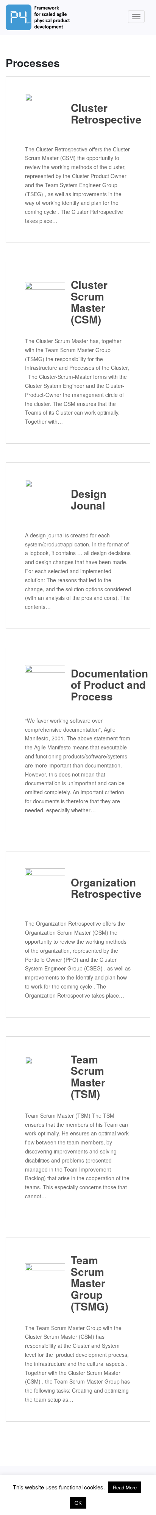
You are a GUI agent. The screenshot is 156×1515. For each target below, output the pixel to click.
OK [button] (78, 1502)
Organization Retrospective (101, 888)
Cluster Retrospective (101, 113)
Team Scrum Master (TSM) (88, 1077)
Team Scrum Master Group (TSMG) (89, 1283)
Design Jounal (88, 499)
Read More (125, 1487)
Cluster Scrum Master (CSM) (89, 302)
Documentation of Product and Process (101, 684)
